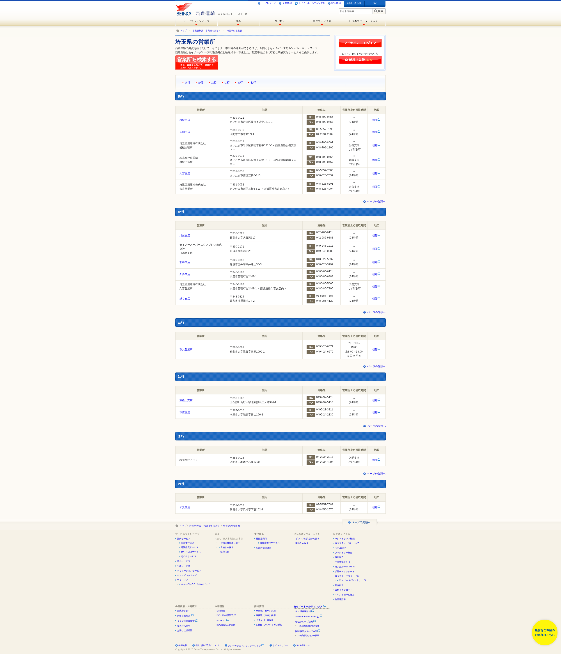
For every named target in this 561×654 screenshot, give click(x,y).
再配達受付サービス (270, 543)
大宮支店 (184, 173)
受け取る (280, 21)
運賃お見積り (183, 625)
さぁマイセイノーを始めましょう (196, 584)
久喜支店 (184, 274)
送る (238, 21)
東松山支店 (186, 400)
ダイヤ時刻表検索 (186, 621)
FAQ (375, 3)
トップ (183, 30)
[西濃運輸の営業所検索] (197, 69)
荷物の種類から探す (230, 543)
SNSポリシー (303, 645)
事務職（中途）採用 (266, 615)
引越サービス (183, 566)
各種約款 (182, 645)
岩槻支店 (184, 119)
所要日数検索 (184, 616)
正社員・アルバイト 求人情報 (269, 625)
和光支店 (184, 507)
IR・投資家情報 (303, 611)
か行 (200, 82)
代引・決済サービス (191, 552)
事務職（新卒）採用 (266, 610)
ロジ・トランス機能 (345, 538)
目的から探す (227, 547)
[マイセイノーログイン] (360, 47)
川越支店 (184, 235)
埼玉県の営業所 (234, 30)
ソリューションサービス (189, 570)
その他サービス (188, 556)
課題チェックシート (345, 571)
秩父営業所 (186, 349)
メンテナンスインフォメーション (244, 646)
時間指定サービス (190, 547)
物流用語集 (340, 599)
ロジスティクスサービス (347, 576)
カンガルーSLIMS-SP (345, 566)
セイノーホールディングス (311, 3)
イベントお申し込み (345, 594)
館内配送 (339, 585)
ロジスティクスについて (347, 543)
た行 (214, 82)
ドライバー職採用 (264, 620)
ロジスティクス (322, 21)
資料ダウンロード (343, 590)
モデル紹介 (340, 548)
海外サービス (183, 561)
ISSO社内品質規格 (226, 625)
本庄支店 (184, 412)
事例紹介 (339, 557)
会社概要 (221, 610)
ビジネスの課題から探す (307, 538)
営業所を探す (183, 610)
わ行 (253, 82)
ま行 (240, 82)
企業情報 (287, 3)
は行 (227, 82)
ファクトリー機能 (343, 552)
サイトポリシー (280, 645)
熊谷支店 (184, 262)
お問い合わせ (354, 3)
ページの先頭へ (376, 201)
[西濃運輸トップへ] (194, 7)
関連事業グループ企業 (306, 631)
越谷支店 (184, 298)
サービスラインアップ (196, 21)
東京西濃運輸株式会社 (309, 626)
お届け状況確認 (263, 548)
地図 (375, 119)
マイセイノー (183, 580)
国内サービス (183, 538)
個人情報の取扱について (207, 645)
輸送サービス (187, 543)
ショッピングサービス (188, 575)
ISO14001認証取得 (226, 615)
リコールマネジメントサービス (352, 580)
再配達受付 (261, 538)
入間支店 (184, 132)
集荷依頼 (224, 552)
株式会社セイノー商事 (309, 635)
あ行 (187, 82)
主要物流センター (343, 562)
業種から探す (302, 543)
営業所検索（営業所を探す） (206, 30)
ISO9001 (221, 620)
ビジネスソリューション (363, 21)
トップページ (268, 3)
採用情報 (336, 3)
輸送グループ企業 (304, 621)
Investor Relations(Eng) (307, 616)
